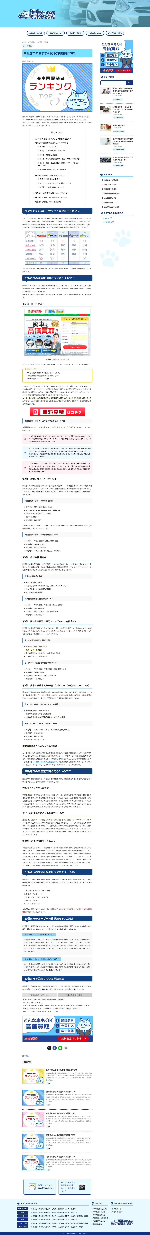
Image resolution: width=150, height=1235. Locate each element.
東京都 (66, 1212)
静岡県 (79, 1216)
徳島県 (66, 1223)
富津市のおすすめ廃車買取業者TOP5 (60, 1113)
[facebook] (54, 1048)
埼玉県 (54, 1212)
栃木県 (41, 1212)
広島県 (54, 1223)
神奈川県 (74, 1212)
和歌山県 (74, 1219)
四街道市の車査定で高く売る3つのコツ (49, 175)
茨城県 (35, 1212)
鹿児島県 (74, 1227)
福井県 (54, 1216)
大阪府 (35, 1219)
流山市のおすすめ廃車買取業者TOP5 (60, 1135)
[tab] (39, 995)
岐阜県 (73, 1216)
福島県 (73, 1209)
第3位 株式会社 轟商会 (47, 155)
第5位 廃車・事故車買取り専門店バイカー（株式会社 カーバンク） (58, 164)
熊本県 (54, 1227)
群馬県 (47, 1212)
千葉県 (26, 1056)
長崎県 (47, 1227)
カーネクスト (37, 303)
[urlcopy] (65, 1048)
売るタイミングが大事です (48, 179)
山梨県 (60, 1216)
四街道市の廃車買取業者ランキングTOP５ (51, 143)
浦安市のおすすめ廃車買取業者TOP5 (60, 1156)
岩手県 (47, 1209)
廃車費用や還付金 (75, 33)
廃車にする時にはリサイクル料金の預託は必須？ (123, 158)
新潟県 (35, 1216)
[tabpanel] (57, 1005)
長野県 (66, 1216)
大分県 (60, 1227)
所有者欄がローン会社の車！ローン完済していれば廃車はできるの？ (123, 109)
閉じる (60, 132)
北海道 (35, 1209)
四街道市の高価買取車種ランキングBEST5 (51, 193)
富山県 (41, 1216)
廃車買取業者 (108, 202)
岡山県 (47, 1223)
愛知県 (86, 1216)
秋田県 (60, 1209)
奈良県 (60, 1219)
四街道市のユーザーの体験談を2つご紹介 (50, 197)
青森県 (41, 1209)
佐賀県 (41, 1227)
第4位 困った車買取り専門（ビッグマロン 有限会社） (59, 159)
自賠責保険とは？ (119, 125)
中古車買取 (107, 222)
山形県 (66, 1209)
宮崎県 (66, 1227)
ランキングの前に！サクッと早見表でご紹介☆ (52, 138)
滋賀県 (54, 1219)
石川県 (47, 1216)
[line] (60, 1048)
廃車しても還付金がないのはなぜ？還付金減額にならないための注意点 (123, 90)
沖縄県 (81, 1227)
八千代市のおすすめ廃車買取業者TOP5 (61, 1070)
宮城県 (54, 1209)
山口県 (60, 1223)
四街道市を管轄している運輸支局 (47, 201)
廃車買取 (106, 218)
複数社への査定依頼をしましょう (51, 187)
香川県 (73, 1223)
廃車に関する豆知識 (35, 33)
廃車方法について (55, 33)
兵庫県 (41, 1219)
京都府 (47, 1219)
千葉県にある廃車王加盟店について (47, 762)
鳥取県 (35, 1223)
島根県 (41, 1223)
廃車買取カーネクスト (60, 359)
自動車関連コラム (95, 33)
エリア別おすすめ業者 (115, 33)
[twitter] (49, 1048)
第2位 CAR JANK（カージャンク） (51, 150)
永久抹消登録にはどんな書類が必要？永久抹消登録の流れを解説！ (123, 141)
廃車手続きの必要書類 (111, 193)
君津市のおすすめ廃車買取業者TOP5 (60, 1091)
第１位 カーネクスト (46, 146)
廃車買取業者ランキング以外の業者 (51, 169)
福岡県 (35, 1227)
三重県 (66, 1219)
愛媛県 (79, 1223)
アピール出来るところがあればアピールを (54, 183)
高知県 (86, 1223)
